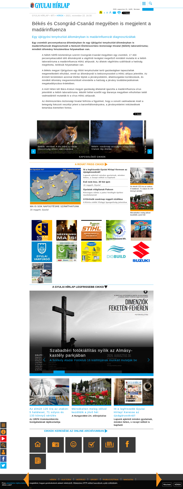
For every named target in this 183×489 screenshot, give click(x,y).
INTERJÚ (80, 480)
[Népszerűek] (73, 448)
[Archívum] (109, 448)
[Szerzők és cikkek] (37, 465)
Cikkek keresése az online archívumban (74, 430)
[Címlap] (37, 448)
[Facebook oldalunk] (127, 448)
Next (150, 361)
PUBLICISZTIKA (110, 480)
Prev (45, 361)
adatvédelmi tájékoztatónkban (17, 483)
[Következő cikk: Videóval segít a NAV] (26, 480)
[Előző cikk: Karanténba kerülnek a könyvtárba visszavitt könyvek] (159, 480)
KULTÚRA (66, 480)
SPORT (94, 480)
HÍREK (60, 16)
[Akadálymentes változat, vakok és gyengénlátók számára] (100, 13)
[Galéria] (55, 448)
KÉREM (178, 485)
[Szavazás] (91, 448)
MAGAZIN (128, 480)
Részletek (167, 485)
